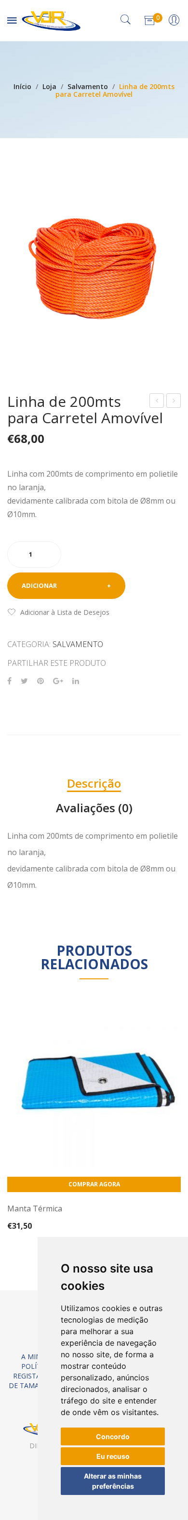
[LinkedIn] (75, 681)
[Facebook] (9, 681)
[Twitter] (24, 681)
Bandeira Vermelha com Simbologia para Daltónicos (157, 402)
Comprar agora (94, 1184)
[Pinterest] (40, 681)
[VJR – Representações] (51, 19)
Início (22, 86)
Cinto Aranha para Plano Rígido (174, 402)
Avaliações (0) (94, 808)
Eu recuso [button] (113, 1456)
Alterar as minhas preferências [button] (113, 1481)
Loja (49, 86)
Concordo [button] (113, 1436)
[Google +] (58, 681)
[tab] (94, 783)
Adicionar (39, 585)
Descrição (94, 783)
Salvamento (87, 86)
